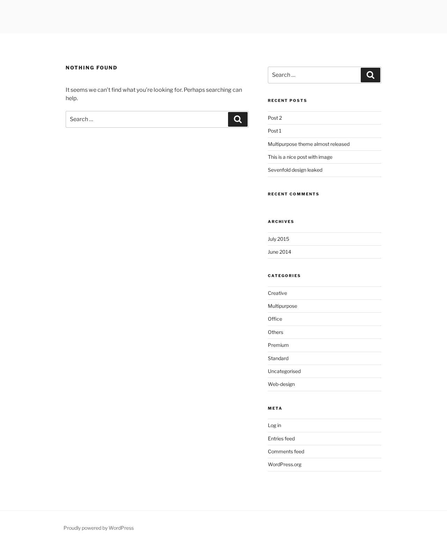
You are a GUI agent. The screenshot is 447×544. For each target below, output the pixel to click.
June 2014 (279, 252)
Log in (274, 425)
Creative (277, 293)
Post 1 (274, 131)
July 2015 (278, 239)
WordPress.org (284, 464)
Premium (278, 345)
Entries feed (281, 438)
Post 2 (275, 118)
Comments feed (286, 451)
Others (275, 332)
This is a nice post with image (300, 157)
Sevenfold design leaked (295, 170)
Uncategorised (284, 371)
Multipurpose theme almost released (309, 144)
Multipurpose (282, 306)
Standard (278, 358)
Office (275, 319)
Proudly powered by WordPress (99, 528)
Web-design (281, 384)
